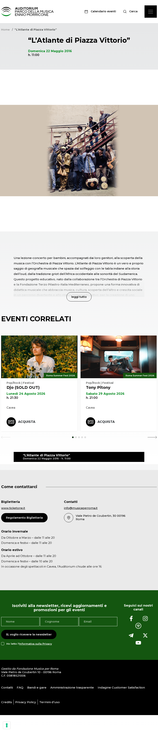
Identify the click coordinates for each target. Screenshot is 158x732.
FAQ (20, 687)
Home (5, 29)
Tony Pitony (98, 387)
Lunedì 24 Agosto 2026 (26, 394)
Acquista (26, 422)
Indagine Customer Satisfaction (121, 687)
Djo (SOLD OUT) (23, 387)
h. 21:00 (92, 398)
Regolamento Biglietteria (24, 517)
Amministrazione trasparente (72, 687)
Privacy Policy (25, 702)
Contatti (7, 687)
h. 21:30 (12, 398)
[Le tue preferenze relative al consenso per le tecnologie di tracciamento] (6, 725)
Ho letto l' (29, 643)
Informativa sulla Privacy (35, 643)
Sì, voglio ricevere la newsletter (29, 634)
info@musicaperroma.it (80, 508)
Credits (6, 702)
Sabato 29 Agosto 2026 (105, 394)
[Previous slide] (5, 437)
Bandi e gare (36, 687)
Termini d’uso (49, 702)
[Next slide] (152, 437)
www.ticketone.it (13, 508)
